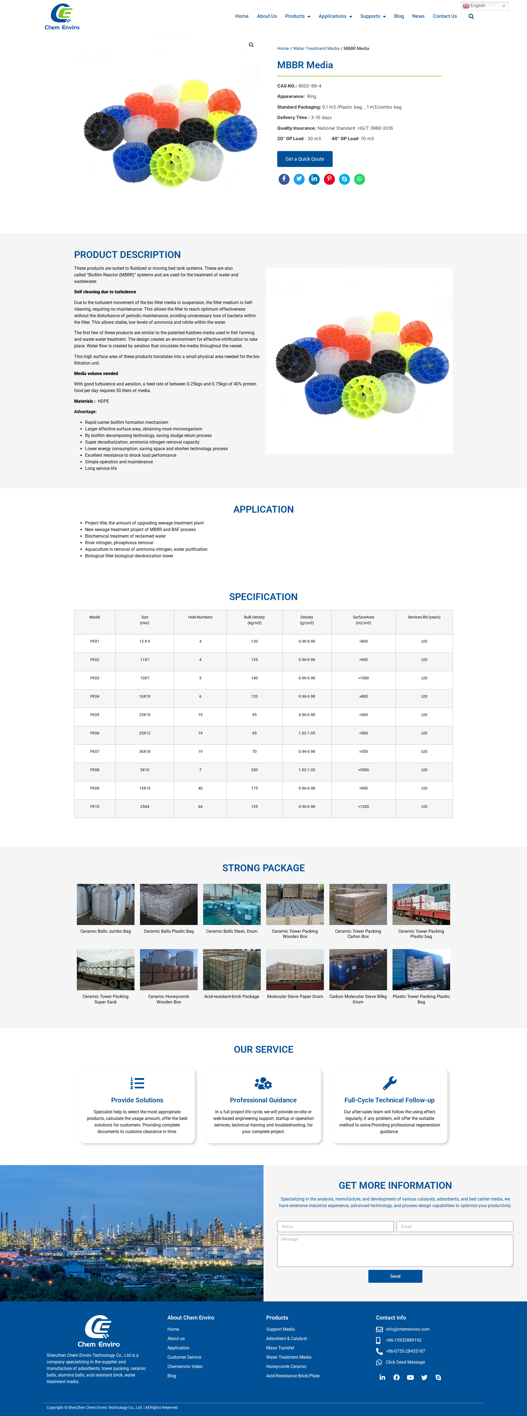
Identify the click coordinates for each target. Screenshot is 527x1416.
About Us (267, 16)
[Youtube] (410, 1377)
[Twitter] (424, 1377)
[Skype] (438, 1377)
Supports (370, 16)
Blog (399, 16)
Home (242, 16)
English (477, 5)
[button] (471, 16)
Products (295, 16)
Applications (332, 16)
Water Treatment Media (316, 48)
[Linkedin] (382, 1377)
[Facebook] (396, 1377)
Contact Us (445, 16)
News (418, 16)
